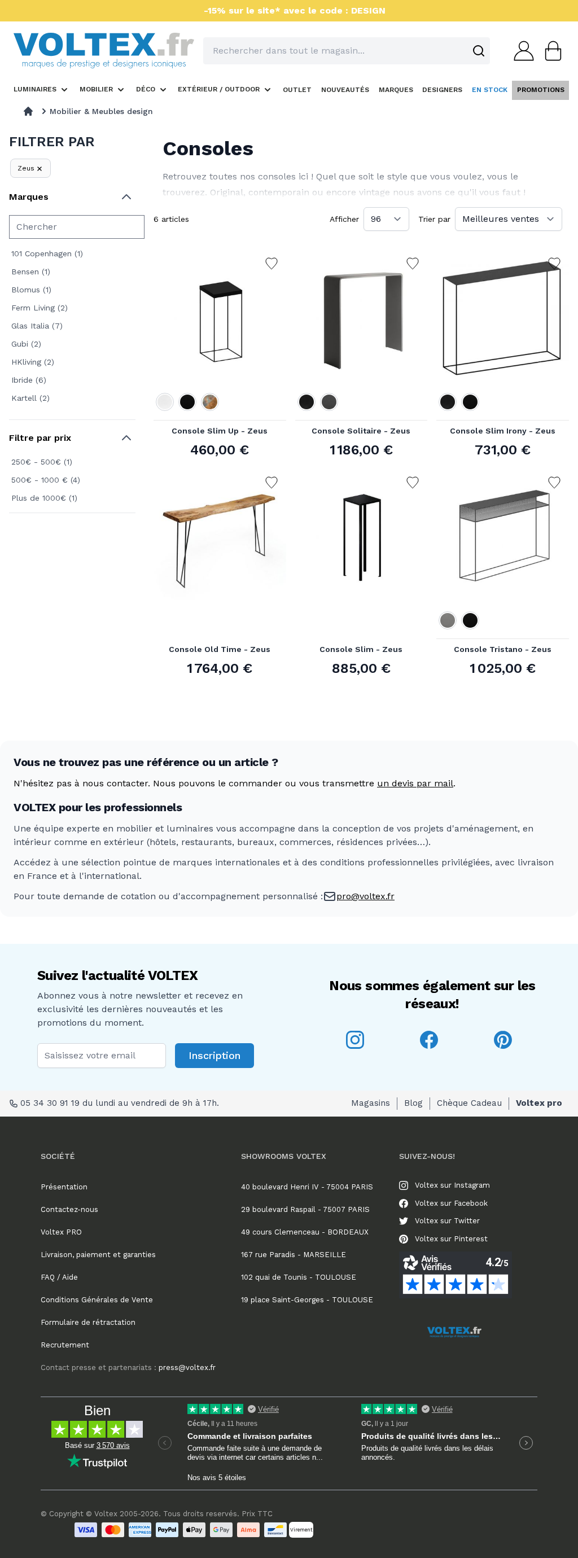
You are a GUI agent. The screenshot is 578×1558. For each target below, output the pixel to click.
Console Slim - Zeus (360, 649)
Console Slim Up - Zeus (220, 430)
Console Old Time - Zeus (219, 649)
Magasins (370, 1103)
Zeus (25, 168)
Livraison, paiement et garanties (98, 1254)
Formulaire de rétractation (88, 1322)
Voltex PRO (61, 1232)
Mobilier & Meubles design (101, 111)
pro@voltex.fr (365, 896)
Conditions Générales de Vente (97, 1300)
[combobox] (346, 50)
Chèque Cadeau (469, 1103)
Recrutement (65, 1345)
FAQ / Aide (59, 1277)
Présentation (64, 1187)
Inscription (214, 1055)
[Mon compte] (520, 51)
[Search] (478, 50)
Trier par (434, 219)
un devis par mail (415, 783)
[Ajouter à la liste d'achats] (271, 263)
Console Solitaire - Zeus (361, 430)
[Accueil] (28, 111)
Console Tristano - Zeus (502, 649)
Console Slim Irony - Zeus (502, 430)
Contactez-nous (69, 1209)
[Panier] (549, 51)
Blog (413, 1103)
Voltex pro (539, 1103)
